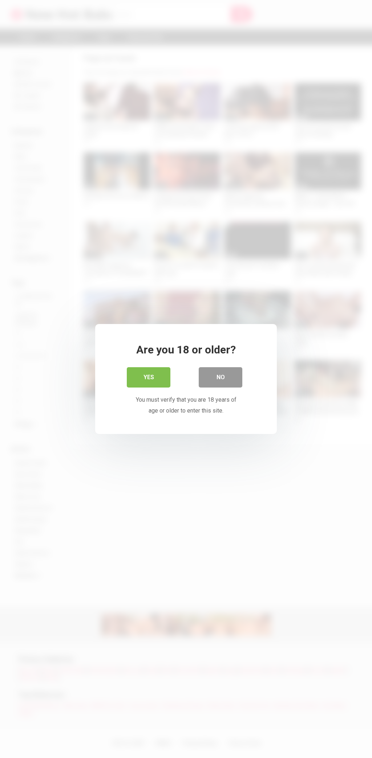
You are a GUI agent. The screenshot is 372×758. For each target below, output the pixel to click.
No (221, 377)
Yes (148, 377)
